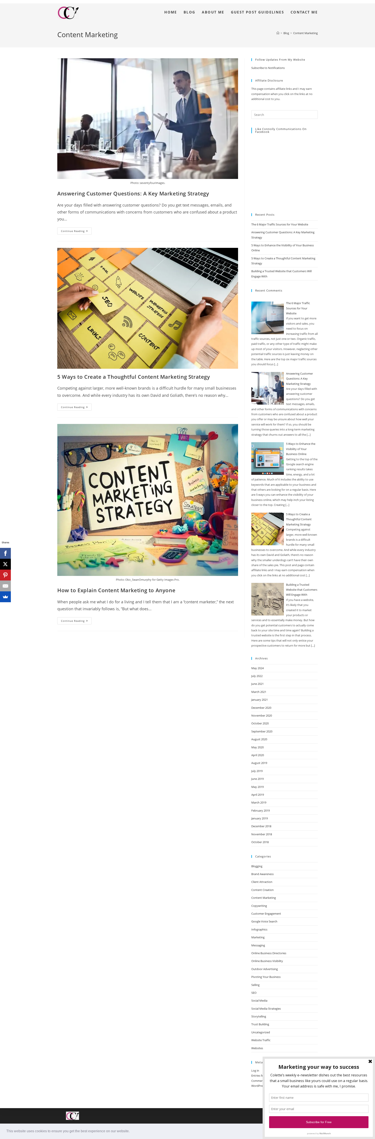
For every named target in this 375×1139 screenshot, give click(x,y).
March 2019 (258, 802)
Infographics (259, 929)
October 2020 (260, 723)
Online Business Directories (268, 953)
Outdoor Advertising (264, 969)
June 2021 (257, 684)
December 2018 (261, 826)
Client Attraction (261, 882)
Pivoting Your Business (266, 977)
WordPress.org (260, 1086)
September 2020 (261, 731)
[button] (131, 1131)
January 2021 (259, 700)
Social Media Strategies (266, 1009)
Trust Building (260, 1024)
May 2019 (257, 787)
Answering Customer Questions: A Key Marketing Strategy (133, 193)
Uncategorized (260, 1032)
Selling (255, 985)
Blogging (256, 866)
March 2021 (258, 692)
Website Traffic (260, 1040)
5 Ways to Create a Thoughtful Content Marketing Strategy (133, 376)
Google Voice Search (264, 921)
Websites (257, 1048)
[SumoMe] (5, 596)
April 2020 (257, 755)
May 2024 (257, 668)
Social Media (259, 1000)
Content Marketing (305, 33)
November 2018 (261, 834)
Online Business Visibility (267, 961)
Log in (255, 1070)
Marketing (258, 937)
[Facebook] (5, 553)
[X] (5, 564)
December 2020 (261, 708)
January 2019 (259, 818)
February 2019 (260, 810)
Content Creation (262, 890)
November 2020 (261, 715)
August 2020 (259, 739)
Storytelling (258, 1016)
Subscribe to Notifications (268, 68)
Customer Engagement (266, 914)
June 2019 (257, 779)
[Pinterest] (5, 575)
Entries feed (258, 1075)
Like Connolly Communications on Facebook (281, 130)
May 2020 (257, 747)
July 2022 (257, 676)
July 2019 (257, 771)
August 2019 (259, 763)
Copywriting (259, 906)
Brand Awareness (262, 874)
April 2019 (257, 795)
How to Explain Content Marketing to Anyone (116, 590)
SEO (254, 993)
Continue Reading (76, 230)
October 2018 (260, 842)
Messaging (258, 945)
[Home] (277, 33)
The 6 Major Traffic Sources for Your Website (279, 224)
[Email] (5, 585)
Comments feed (261, 1081)
